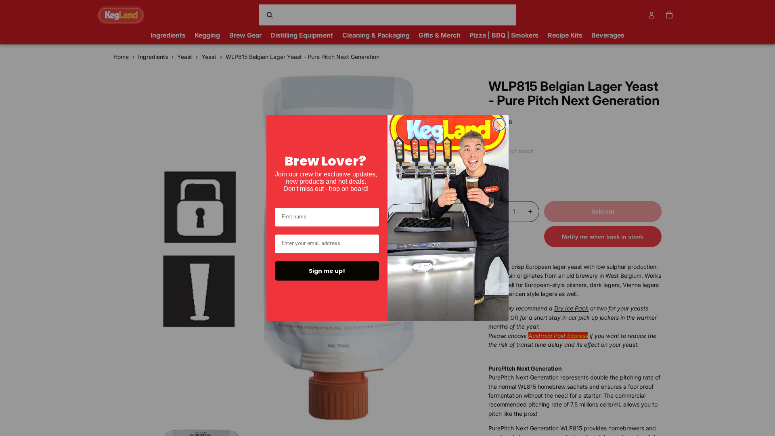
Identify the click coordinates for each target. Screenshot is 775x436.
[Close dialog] (499, 124)
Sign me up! (327, 271)
